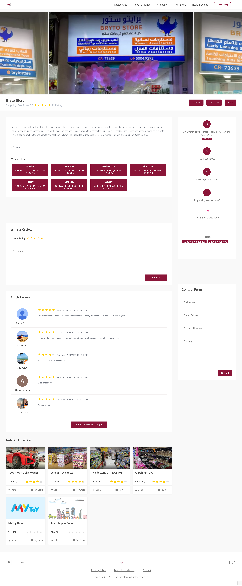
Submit (156, 277)
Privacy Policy (98, 570)
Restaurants (120, 4)
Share (230, 102)
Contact (147, 570)
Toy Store (38, 490)
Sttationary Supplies (194, 241)
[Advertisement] (89, 208)
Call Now (196, 102)
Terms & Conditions (124, 570)
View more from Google (89, 424)
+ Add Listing (222, 5)
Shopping (162, 4)
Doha (13, 490)
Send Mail (214, 102)
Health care (180, 4)
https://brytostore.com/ (207, 200)
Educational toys (218, 241)
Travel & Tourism (142, 4)
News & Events (200, 4)
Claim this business (208, 217)
